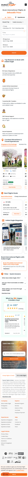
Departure (7, 39)
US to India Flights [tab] (21, 375)
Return (6, 45)
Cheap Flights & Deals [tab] (8, 375)
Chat (16, 420)
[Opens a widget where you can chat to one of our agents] (5, 474)
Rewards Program (19, 403)
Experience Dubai (5, 426)
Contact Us (18, 422)
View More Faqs (6, 293)
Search (14, 53)
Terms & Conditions (6, 438)
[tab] (8, 17)
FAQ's (16, 426)
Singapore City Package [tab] (9, 144)
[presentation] (8, 17)
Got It (14, 474)
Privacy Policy (4, 434)
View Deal (16, 213)
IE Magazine (4, 405)
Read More (6, 268)
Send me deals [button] (14, 359)
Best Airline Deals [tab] (6, 196)
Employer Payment (20, 412)
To (5, 32)
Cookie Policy (4, 436)
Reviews (17, 405)
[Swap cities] (24, 31)
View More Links (6, 396)
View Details (12, 187)
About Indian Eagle (6, 403)
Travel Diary (4, 408)
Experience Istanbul (6, 422)
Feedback (17, 424)
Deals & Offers (19, 408)
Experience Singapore (6, 420)
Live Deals (17, 410)
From (5, 26)
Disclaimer (4, 441)
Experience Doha (5, 424)
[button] (26, 4)
